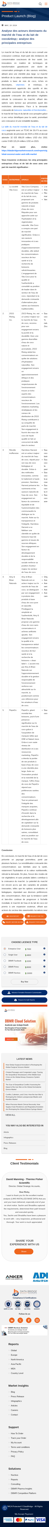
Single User (12, 955)
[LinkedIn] (12, 1320)
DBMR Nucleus (14, 973)
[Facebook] (28, 1320)
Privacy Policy (17, 1452)
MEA (13, 1368)
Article (6, 1132)
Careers (14, 1410)
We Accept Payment (24, 1514)
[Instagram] (37, 1320)
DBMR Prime (13, 967)
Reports (14, 1479)
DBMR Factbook (14, 961)
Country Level (17, 1373)
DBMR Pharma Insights (21, 1488)
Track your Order (18, 1438)
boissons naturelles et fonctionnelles (30, 110)
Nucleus (14, 1475)
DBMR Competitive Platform (23, 1493)
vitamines (20, 85)
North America (17, 1359)
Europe (14, 1355)
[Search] (41, 4)
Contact (14, 1415)
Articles (14, 1405)
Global (14, 1350)
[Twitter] (20, 1320)
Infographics (8, 1138)
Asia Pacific (16, 1364)
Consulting (15, 1484)
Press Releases (10, 1143)
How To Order (17, 1433)
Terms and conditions (20, 1447)
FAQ (13, 1456)
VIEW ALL (10, 1115)
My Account (16, 1442)
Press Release (17, 1396)
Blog (5, 1148)
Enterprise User (14, 949)
